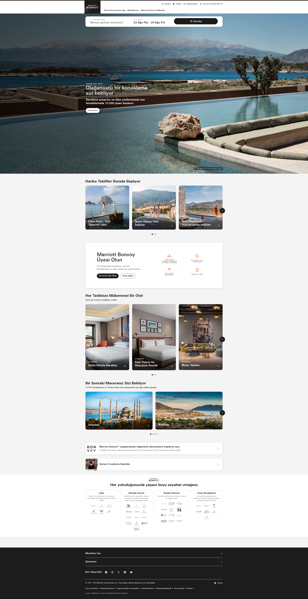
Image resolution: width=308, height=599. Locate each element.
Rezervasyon (94, 110)
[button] (177, 3)
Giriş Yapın (128, 276)
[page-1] (152, 234)
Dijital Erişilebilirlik (164, 588)
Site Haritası (179, 588)
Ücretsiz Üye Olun (108, 276)
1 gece (139, 20)
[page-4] (155, 434)
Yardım (189, 588)
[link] (154, 449)
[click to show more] (222, 210)
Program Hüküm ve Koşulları (128, 588)
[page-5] (157, 434)
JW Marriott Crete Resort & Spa (209, 168)
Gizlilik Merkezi (148, 588)
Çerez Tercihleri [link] (91, 588)
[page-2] (152, 434)
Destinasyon (99, 20)
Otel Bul (197, 22)
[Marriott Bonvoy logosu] (154, 479)
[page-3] (155, 234)
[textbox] (110, 22)
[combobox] (110, 21)
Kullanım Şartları (107, 588)
